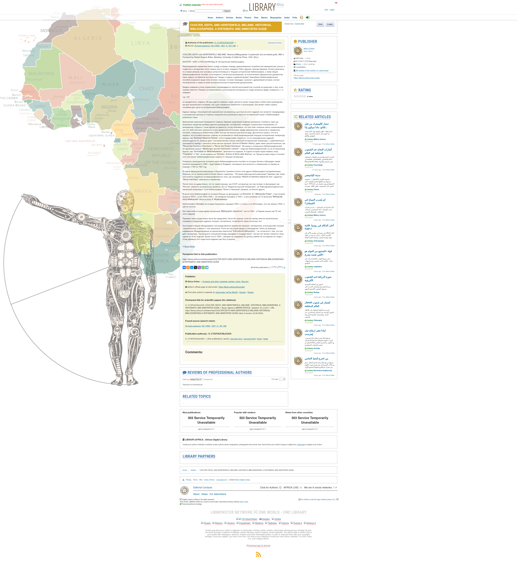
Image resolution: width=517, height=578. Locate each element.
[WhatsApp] (203, 267)
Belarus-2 (311, 523)
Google (242, 292)
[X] (195, 267)
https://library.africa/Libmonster (232, 287)
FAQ (200, 480)
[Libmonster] (184, 494)
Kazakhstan (245, 523)
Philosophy (318, 320)
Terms (195, 480)
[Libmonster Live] (325, 3)
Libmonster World (250, 339)
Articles (193, 470)
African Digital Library (242, 480)
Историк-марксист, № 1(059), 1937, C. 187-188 (215, 45)
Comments (299, 23)
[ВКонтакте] (184, 267)
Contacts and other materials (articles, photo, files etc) (226, 281)
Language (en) (221, 480)
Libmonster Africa (236, 339)
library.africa (189, 246)
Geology (317, 348)
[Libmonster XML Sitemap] (258, 556)
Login (332, 9)
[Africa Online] (298, 54)
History (298, 64)
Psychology (318, 165)
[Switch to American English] (336, 3)
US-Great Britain (249, 519)
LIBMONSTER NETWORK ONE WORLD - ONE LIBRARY (259, 512)
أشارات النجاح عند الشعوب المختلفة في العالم (318, 151)
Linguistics (318, 266)
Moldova (259, 523)
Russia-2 (297, 523)
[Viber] (199, 267)
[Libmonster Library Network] (337, 499)
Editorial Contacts (202, 487)
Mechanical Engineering (323, 370)
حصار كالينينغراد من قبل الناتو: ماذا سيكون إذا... (317, 125)
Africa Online (309, 48)
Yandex (250, 292)
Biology (316, 292)
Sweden (266, 519)
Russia (207, 523)
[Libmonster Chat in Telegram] (281, 487)
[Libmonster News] (331, 3)
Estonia (285, 523)
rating (308, 58)
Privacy (188, 480)
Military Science (320, 139)
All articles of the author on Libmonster (312, 70)
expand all (208, 379)
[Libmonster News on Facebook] (329, 3)
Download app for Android (259, 545)
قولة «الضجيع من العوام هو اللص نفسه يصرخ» (318, 252)
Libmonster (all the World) (227, 292)
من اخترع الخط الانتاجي (316, 358)
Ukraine (231, 523)
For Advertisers (218, 494)
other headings (309, 64)
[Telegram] (206, 267)
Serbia (278, 519)
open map (244, 501)
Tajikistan (272, 523)
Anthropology (319, 241)
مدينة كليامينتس (312, 175)
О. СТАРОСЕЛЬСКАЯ (223, 42)
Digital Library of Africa (190, 499)
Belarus (219, 523)
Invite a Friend (209, 480)
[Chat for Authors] (327, 3)
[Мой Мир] (191, 267)
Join (326, 9)
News (205, 494)
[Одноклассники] (188, 267)
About (196, 494)
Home (185, 470)
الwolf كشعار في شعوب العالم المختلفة (317, 304)
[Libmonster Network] (317, 499)
